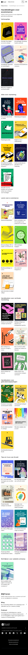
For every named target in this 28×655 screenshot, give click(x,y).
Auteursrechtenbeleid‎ (13, 644)
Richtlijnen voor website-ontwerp (13, 559)
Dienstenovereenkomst (13, 642)
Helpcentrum (4, 5)
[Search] (23, 2)
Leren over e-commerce (9, 198)
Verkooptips (5, 19)
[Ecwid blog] (3, 633)
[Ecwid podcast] (6, 633)
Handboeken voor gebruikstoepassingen (9, 381)
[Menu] (26, 2)
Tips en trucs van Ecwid (9, 457)
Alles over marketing (8, 94)
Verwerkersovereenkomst (13, 640)
